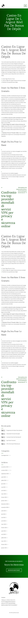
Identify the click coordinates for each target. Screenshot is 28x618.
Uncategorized (4, 455)
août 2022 (3, 531)
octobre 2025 (4, 470)
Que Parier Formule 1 (11, 440)
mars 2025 (3, 493)
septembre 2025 (5, 473)
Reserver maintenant (14, 570)
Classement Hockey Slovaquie (13, 433)
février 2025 (4, 497)
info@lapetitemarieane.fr (9, 601)
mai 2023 (3, 517)
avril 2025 (3, 490)
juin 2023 (3, 514)
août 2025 (3, 477)
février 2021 (4, 544)
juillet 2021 (3, 537)
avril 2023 (3, 520)
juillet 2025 (3, 480)
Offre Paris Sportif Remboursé (13, 443)
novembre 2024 (4, 507)
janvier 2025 (4, 500)
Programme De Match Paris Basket (14, 430)
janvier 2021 (4, 547)
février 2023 (4, 527)
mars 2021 (3, 541)
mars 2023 (3, 524)
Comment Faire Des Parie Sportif (13, 437)
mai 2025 (3, 487)
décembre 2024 (4, 504)
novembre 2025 (4, 466)
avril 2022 (3, 534)
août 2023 (3, 510)
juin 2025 (3, 483)
